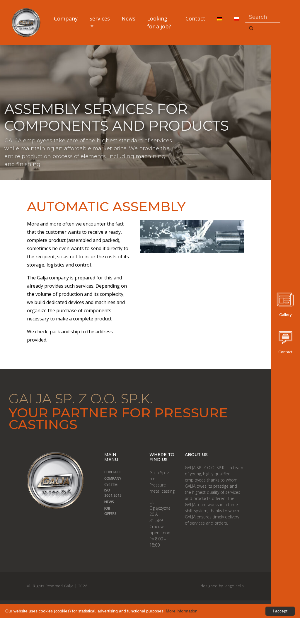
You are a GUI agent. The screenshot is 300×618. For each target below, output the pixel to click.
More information (181, 611)
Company (66, 18)
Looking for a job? (159, 22)
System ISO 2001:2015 (106, 490)
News (128, 18)
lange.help (234, 585)
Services (99, 18)
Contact (195, 18)
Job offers (106, 511)
